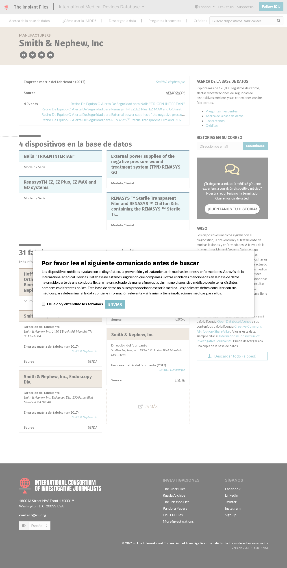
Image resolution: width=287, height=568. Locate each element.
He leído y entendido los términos (75, 304)
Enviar (115, 304)
